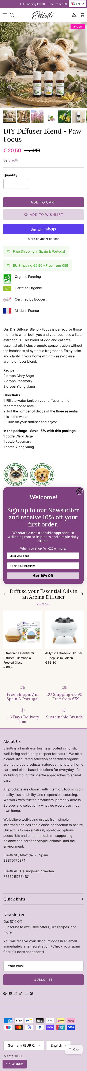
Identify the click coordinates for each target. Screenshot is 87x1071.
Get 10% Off (43, 575)
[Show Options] (76, 566)
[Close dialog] (79, 491)
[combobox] (42, 566)
